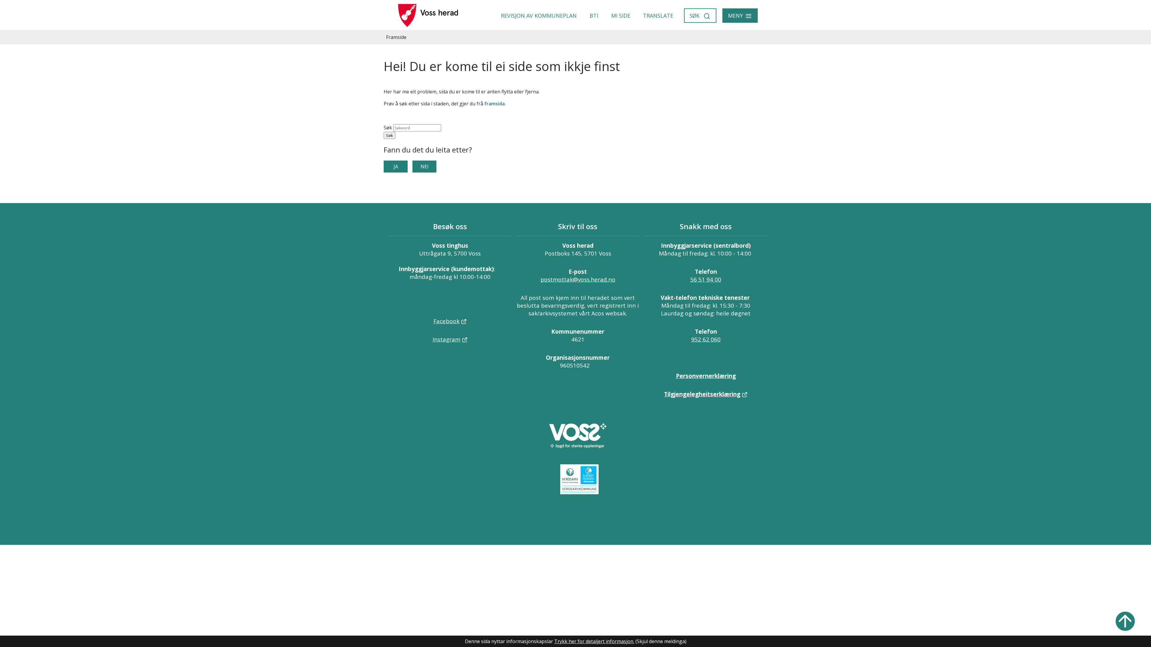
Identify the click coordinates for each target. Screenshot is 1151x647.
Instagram (446, 339)
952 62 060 (706, 339)
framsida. (495, 103)
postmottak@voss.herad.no (577, 279)
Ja (396, 166)
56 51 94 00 (705, 279)
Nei (425, 166)
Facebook (446, 321)
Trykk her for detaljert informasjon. (594, 641)
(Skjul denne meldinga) (660, 641)
